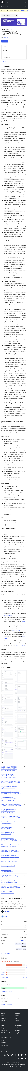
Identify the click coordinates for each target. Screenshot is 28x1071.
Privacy (18, 630)
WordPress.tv (5, 1033)
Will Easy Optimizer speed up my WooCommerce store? (9, 787)
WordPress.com (6, 1037)
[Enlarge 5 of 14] (11, 717)
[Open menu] (25, 2)
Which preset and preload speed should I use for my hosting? (10, 845)
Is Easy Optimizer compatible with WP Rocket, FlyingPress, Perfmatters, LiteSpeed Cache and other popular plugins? (9, 768)
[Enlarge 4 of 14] (11, 706)
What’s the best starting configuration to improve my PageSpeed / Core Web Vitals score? (11, 839)
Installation (6, 54)
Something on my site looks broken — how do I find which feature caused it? (11, 782)
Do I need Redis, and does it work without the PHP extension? (10, 851)
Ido (6, 1051)
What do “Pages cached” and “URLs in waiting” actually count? (10, 856)
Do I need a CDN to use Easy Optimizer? (6, 828)
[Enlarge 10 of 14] (24, 686)
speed (24, 949)
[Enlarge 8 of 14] (11, 751)
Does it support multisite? (8, 866)
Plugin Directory (5, 6)
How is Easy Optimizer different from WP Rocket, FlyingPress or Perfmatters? (8, 776)
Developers (4, 1030)
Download (4, 41)
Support (5, 61)
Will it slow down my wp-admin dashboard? (8, 833)
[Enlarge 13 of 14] (24, 726)
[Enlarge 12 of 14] (24, 715)
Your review (4, 977)
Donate (17, 1030)
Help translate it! (24, 10)
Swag (17, 1033)
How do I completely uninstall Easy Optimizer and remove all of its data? (11, 887)
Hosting (3, 1018)
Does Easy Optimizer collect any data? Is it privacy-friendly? (9, 881)
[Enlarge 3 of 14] (11, 695)
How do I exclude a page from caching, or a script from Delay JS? (10, 817)
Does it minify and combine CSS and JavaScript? (8, 822)
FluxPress (5, 37)
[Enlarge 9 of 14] (24, 671)
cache (17, 943)
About (3, 1013)
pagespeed (23, 946)
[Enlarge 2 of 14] (11, 682)
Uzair (5, 916)
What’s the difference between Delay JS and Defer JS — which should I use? (9, 799)
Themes (17, 1015)
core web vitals (22, 943)
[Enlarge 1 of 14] (11, 671)
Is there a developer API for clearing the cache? (7, 892)
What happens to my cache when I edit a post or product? (9, 876)
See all (25, 977)
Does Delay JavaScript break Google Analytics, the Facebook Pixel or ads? (11, 805)
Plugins (16, 1018)
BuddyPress (5, 1045)
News (2, 1015)
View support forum (6, 991)
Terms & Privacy (8, 615)
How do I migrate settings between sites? (7, 870)
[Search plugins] (16, 15)
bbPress (4, 1042)
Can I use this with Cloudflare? (9, 861)
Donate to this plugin (6, 1004)
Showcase (17, 1013)
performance (19, 949)
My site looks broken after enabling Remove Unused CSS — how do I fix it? (8, 811)
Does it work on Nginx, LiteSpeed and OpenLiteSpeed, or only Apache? (11, 792)
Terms (13, 630)
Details (5, 46)
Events (16, 1028)
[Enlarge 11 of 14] (24, 697)
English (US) (24, 940)
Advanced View (5, 953)
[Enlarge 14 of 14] (24, 742)
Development (6, 57)
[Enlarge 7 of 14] (11, 740)
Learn (2, 1025)
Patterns (17, 1020)
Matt (3, 1040)
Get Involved (18, 1025)
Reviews (5, 50)
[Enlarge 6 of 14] (11, 729)
